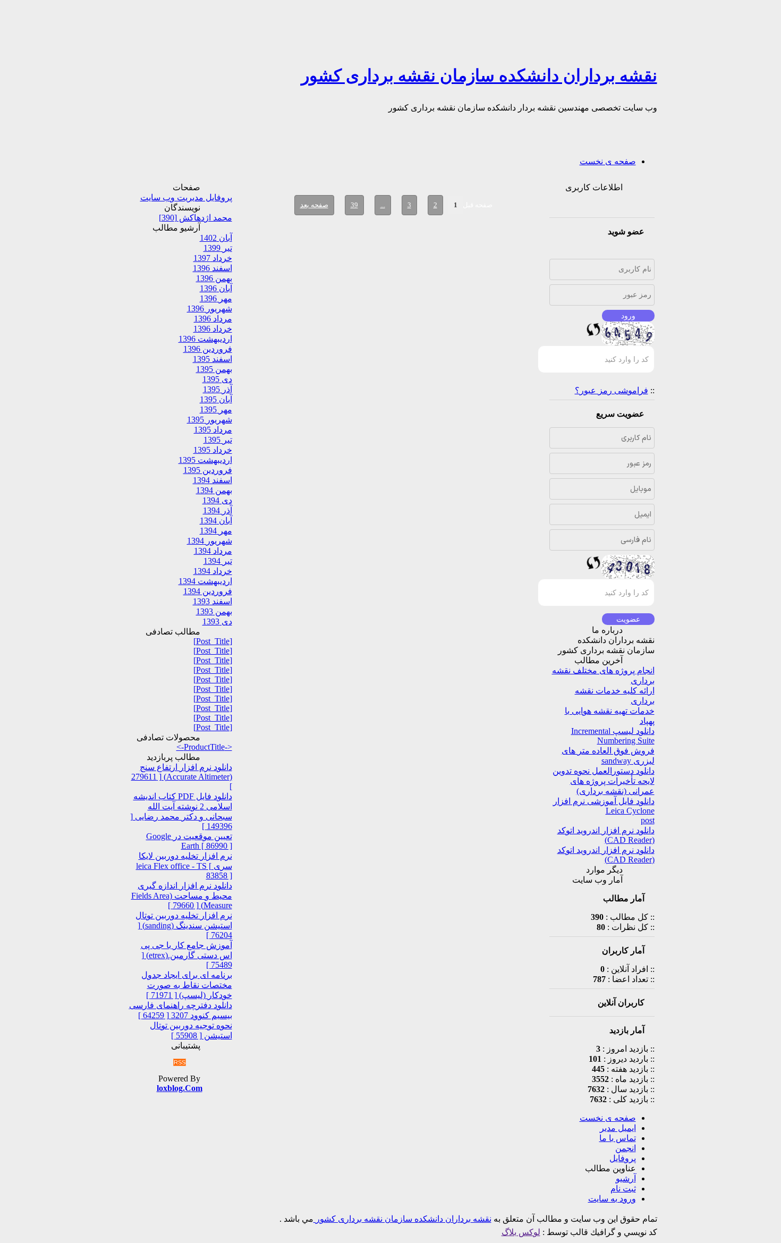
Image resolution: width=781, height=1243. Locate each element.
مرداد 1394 (213, 550)
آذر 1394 (217, 510)
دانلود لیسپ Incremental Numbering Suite (613, 735)
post (648, 820)
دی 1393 (217, 621)
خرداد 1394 (212, 571)
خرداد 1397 (212, 258)
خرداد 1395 (212, 449)
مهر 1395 (216, 409)
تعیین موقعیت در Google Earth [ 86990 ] (189, 841)
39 (354, 205)
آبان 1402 (216, 237)
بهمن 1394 (214, 490)
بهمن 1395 (214, 369)
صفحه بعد (314, 205)
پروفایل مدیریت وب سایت (186, 197)
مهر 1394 (216, 530)
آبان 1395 (216, 399)
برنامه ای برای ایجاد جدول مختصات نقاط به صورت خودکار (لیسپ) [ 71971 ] (186, 985)
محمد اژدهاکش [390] (195, 217)
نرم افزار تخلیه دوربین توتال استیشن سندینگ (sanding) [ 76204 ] (183, 925)
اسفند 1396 (212, 268)
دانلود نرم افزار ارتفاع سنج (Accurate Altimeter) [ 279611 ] (181, 777)
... (382, 205)
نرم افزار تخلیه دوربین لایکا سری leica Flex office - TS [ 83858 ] (184, 865)
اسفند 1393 (212, 601)
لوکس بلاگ (521, 1232)
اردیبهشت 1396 (205, 338)
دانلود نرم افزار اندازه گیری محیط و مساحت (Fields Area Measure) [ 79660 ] (181, 895)
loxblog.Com (179, 1088)
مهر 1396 (216, 298)
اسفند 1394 (212, 480)
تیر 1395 (217, 439)
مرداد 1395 (213, 429)
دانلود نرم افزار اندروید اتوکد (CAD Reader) (606, 835)
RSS (179, 1062)
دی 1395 (217, 379)
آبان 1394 (216, 520)
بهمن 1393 (214, 611)
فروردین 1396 (207, 348)
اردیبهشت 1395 (205, 459)
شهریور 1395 (209, 419)
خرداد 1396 (212, 328)
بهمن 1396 (214, 278)
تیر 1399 (217, 247)
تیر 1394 (217, 560)
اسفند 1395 (212, 358)
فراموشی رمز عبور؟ (611, 390)
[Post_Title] (212, 641)
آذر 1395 (217, 389)
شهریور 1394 (209, 540)
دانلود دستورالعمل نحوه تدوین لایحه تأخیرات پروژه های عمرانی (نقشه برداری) (604, 781)
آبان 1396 (216, 288)
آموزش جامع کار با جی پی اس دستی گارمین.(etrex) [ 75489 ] (186, 955)
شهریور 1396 (209, 308)
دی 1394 (217, 500)
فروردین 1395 (207, 470)
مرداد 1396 (213, 318)
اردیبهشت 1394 (205, 581)
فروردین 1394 (207, 591)
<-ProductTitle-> (204, 746)
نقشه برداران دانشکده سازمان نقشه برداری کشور (479, 75)
